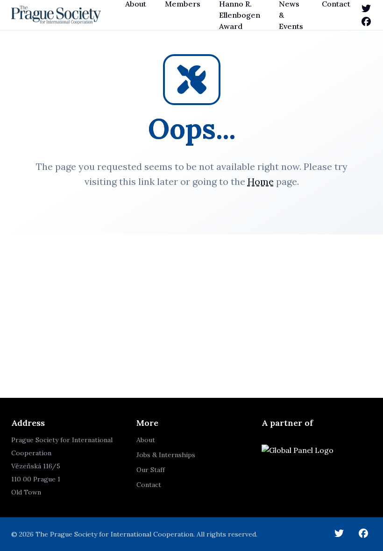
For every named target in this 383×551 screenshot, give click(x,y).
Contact (148, 484)
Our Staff (150, 470)
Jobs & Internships (165, 455)
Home (261, 181)
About (145, 440)
